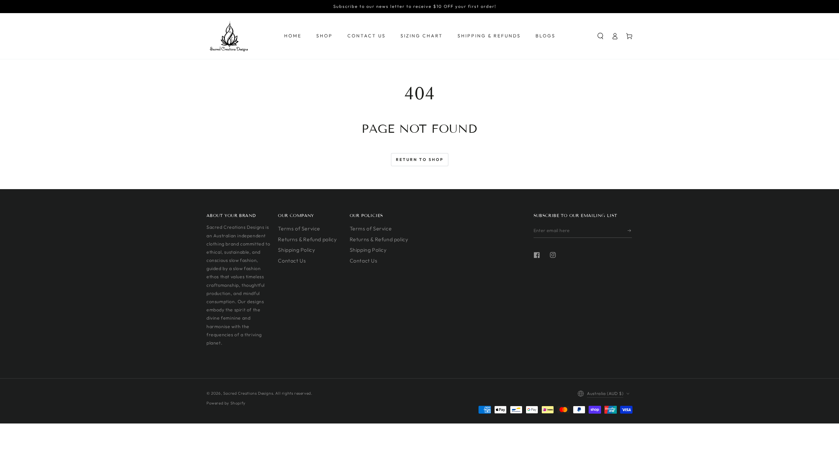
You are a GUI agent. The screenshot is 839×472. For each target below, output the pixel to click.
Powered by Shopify (225, 403)
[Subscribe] (630, 230)
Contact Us (292, 260)
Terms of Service (299, 228)
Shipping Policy (296, 249)
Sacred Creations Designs (248, 393)
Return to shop (419, 159)
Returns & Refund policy (307, 239)
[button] (600, 36)
